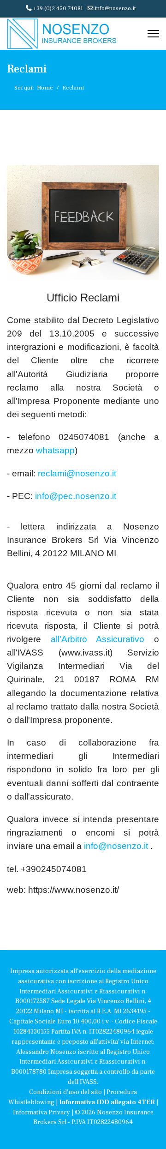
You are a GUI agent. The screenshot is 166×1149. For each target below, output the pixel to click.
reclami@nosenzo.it (77, 473)
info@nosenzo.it (115, 8)
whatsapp (54, 450)
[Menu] (153, 33)
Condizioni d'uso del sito (65, 1092)
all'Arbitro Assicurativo (92, 639)
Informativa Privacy (41, 1112)
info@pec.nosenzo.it (75, 496)
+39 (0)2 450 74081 (58, 8)
